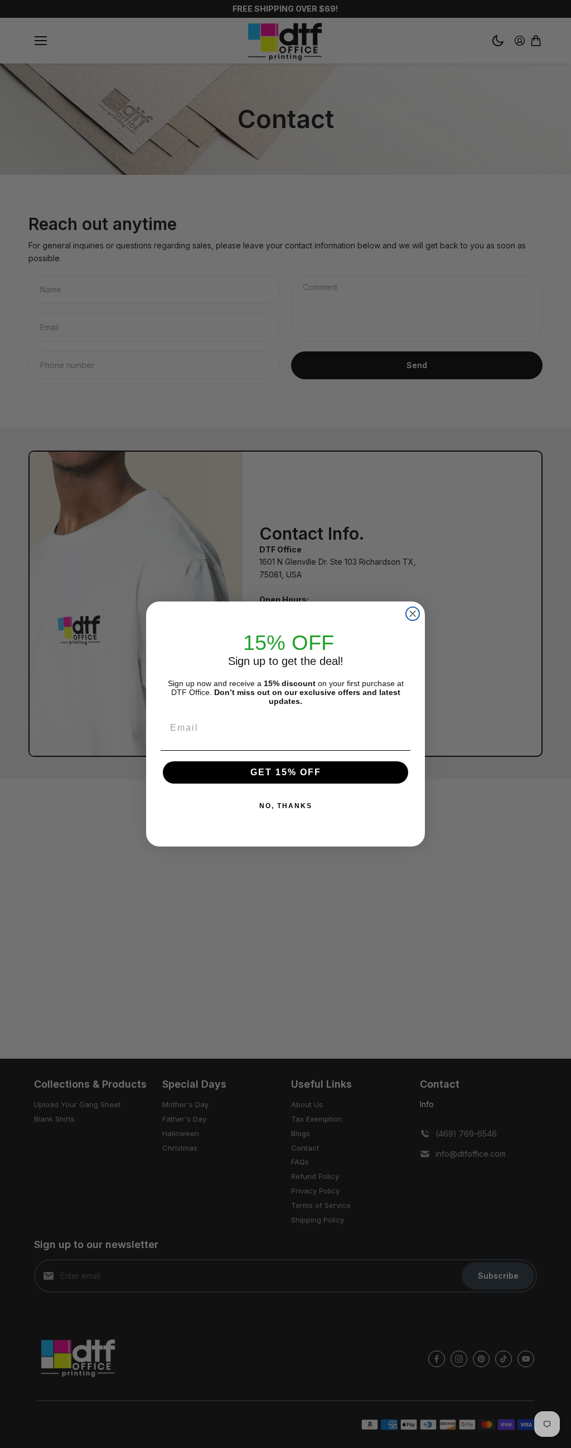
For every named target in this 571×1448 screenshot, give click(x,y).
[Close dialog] (412, 613)
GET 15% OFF (285, 772)
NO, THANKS (285, 806)
